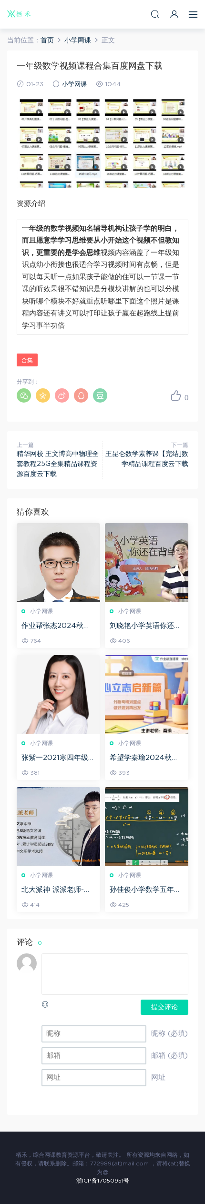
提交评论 (164, 1007)
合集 (27, 360)
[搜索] (155, 14)
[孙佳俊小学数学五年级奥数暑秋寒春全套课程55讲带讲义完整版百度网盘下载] (146, 826)
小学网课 (74, 84)
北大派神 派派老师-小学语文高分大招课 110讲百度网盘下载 (56, 890)
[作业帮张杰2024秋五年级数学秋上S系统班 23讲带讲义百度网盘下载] (58, 562)
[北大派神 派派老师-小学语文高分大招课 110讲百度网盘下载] (58, 826)
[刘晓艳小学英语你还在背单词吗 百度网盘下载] (146, 562)
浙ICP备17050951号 (102, 1181)
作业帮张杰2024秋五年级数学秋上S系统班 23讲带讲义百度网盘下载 (57, 626)
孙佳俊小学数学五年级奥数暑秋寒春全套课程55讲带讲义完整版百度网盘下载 (146, 890)
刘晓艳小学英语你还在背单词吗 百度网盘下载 (147, 626)
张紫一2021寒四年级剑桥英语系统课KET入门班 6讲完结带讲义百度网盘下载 (58, 758)
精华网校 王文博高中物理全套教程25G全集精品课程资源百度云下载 (58, 464)
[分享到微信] (24, 395)
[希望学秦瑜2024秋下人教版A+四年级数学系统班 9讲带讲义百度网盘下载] (146, 694)
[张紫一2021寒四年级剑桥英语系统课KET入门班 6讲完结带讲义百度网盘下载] (58, 694)
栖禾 (19, 14)
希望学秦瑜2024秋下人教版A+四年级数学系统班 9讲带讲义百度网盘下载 (145, 758)
